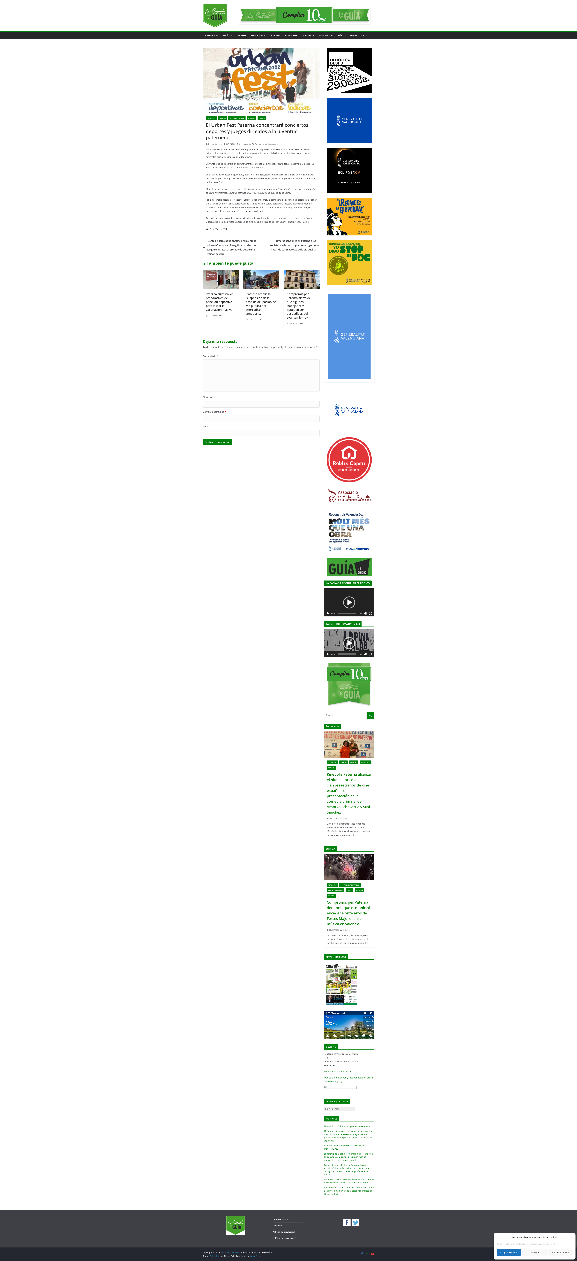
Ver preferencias (560, 1252)
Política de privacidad (284, 1231)
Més (340, 35)
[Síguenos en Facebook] (347, 1222)
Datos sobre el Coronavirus (337, 1071)
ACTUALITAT (211, 118)
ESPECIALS (324, 35)
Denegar (534, 1252)
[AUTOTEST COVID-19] (340, 1087)
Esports (275, 35)
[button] (216, 35)
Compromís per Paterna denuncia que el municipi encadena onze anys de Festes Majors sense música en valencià (348, 913)
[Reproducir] (328, 613)
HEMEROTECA (357, 35)
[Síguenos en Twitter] (355, 1222)
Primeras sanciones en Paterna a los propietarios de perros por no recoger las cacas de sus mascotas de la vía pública (292, 245)
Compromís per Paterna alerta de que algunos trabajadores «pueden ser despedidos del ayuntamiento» (299, 305)
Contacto (277, 1225)
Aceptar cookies (508, 1252)
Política (227, 35)
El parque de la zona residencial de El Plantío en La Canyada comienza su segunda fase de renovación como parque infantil (348, 1156)
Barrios (223, 118)
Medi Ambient (258, 35)
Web (205, 426)
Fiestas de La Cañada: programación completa (347, 1126)
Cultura (241, 35)
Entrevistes (292, 35)
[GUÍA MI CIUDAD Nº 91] (341, 963)
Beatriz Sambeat (215, 144)
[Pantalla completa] (370, 613)
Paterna (258, 144)
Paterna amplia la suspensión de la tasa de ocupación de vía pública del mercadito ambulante (261, 304)
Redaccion (346, 818)
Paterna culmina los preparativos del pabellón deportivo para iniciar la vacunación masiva (220, 302)
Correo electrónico (214, 411)
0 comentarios (245, 144)
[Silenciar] (365, 613)
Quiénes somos (280, 1219)
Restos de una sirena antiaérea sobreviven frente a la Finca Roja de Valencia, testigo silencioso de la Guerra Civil (349, 1190)
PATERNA (210, 35)
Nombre (208, 397)
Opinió (307, 35)
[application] (349, 602)
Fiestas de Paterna (236, 118)
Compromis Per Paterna (350, 885)
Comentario (210, 356)
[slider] (347, 654)
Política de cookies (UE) (284, 1238)
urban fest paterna (271, 144)
